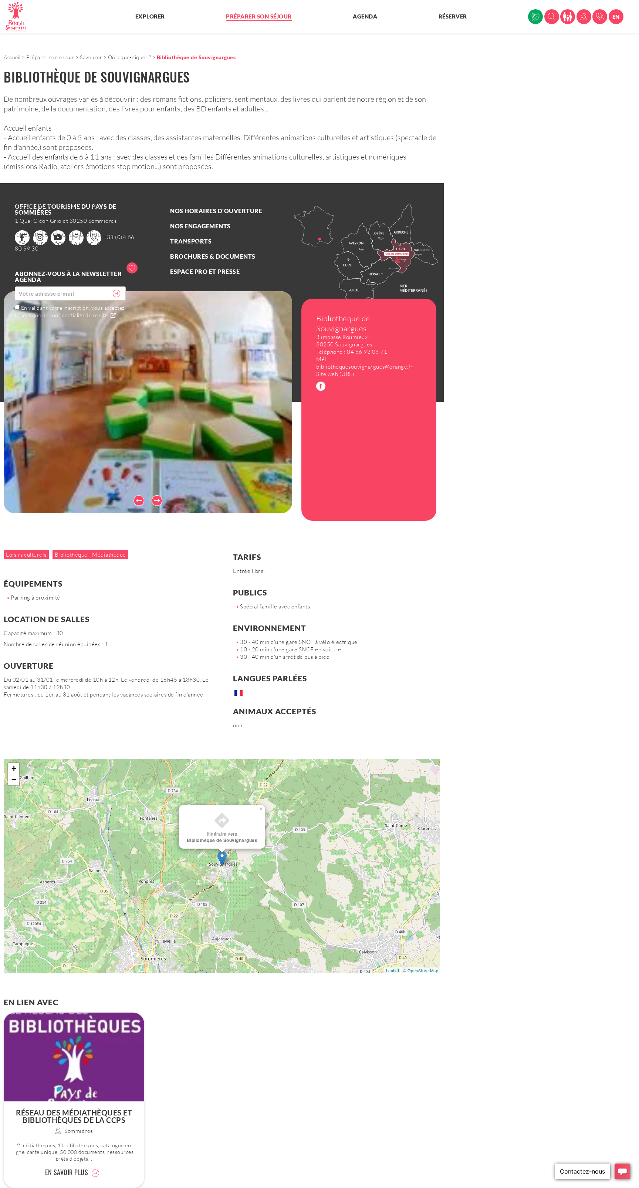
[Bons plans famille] (567, 16)
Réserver (453, 16)
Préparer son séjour (259, 16)
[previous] (136, 500)
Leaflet (392, 970)
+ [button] (14, 768)
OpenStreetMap (423, 970)
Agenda (365, 16)
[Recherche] (551, 16)
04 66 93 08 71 (367, 351)
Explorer (150, 16)
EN (616, 16)
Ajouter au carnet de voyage (174, 267)
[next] (159, 500)
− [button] (14, 779)
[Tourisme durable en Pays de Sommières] (535, 16)
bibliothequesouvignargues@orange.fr (364, 366)
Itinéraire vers (222, 836)
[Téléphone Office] (599, 16)
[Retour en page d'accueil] (20, 16)
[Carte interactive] (584, 16)
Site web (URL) (335, 373)
